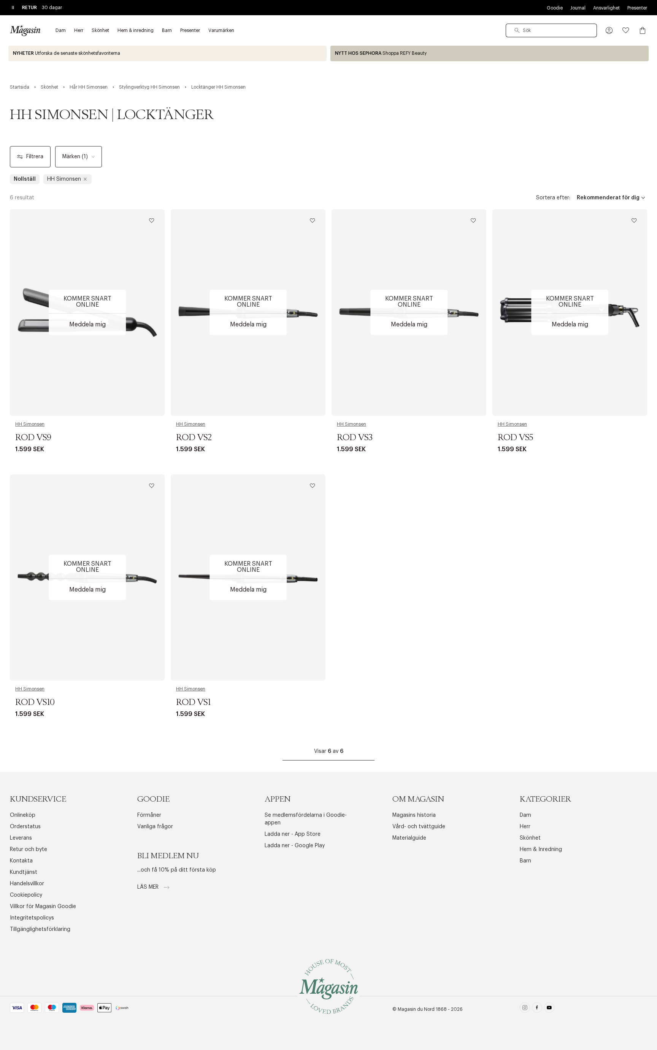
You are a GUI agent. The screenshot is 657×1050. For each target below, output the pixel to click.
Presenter (637, 8)
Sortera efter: (553, 197)
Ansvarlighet (606, 8)
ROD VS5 (515, 438)
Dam (525, 815)
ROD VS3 (355, 438)
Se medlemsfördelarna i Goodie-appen (306, 819)
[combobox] (551, 30)
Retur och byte (28, 849)
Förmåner (149, 815)
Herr (525, 826)
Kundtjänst (23, 872)
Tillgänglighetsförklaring (40, 929)
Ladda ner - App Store (293, 834)
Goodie (555, 8)
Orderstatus (25, 826)
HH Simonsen (29, 424)
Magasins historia (414, 815)
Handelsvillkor (27, 883)
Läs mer (148, 887)
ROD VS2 (194, 438)
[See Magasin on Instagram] (525, 1009)
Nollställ (25, 179)
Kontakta (21, 861)
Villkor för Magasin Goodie (43, 906)
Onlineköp (22, 815)
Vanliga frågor (155, 826)
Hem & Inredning (541, 849)
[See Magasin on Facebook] (537, 1009)
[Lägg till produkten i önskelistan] (151, 221)
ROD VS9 (33, 438)
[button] (609, 30)
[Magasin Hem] (25, 30)
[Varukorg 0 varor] (642, 30)
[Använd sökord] (517, 30)
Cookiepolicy (26, 895)
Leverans (21, 838)
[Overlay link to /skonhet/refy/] (489, 53)
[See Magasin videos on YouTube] (549, 1009)
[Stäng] (448, 563)
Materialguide (409, 838)
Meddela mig (87, 324)
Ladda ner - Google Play (295, 845)
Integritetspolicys (32, 918)
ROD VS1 (193, 702)
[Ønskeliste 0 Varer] (625, 30)
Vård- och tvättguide (418, 826)
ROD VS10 (35, 702)
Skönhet (530, 838)
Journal (578, 8)
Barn (525, 861)
